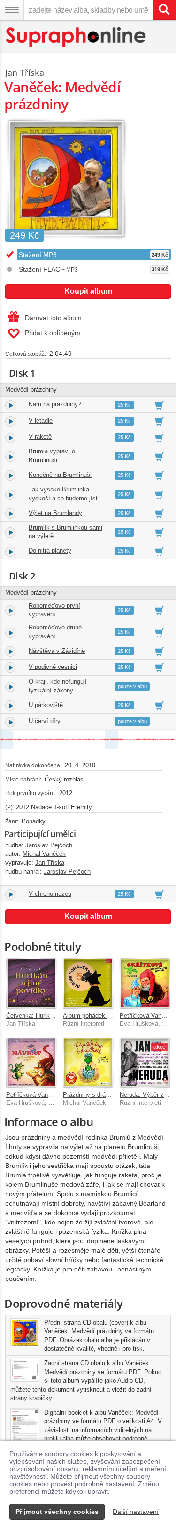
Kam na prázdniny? (55, 404)
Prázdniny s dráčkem (92, 1094)
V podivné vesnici (53, 666)
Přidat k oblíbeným (52, 333)
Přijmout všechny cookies (57, 1511)
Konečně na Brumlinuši (60, 474)
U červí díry (45, 720)
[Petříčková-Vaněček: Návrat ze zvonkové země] (31, 1063)
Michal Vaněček (44, 853)
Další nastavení (136, 1511)
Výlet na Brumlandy (55, 512)
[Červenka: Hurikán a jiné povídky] (31, 984)
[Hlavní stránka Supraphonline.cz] (76, 37)
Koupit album (88, 291)
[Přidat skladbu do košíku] (159, 404)
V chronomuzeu (50, 893)
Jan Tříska (24, 72)
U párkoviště (46, 704)
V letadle (41, 420)
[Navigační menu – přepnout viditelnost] (11, 10)
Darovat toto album (53, 318)
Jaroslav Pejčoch (48, 845)
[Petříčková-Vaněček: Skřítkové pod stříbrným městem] (145, 984)
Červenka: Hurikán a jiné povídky (51, 1015)
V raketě (40, 436)
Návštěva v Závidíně (57, 650)
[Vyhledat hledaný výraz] (164, 10)
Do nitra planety (50, 550)
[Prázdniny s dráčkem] (88, 1063)
